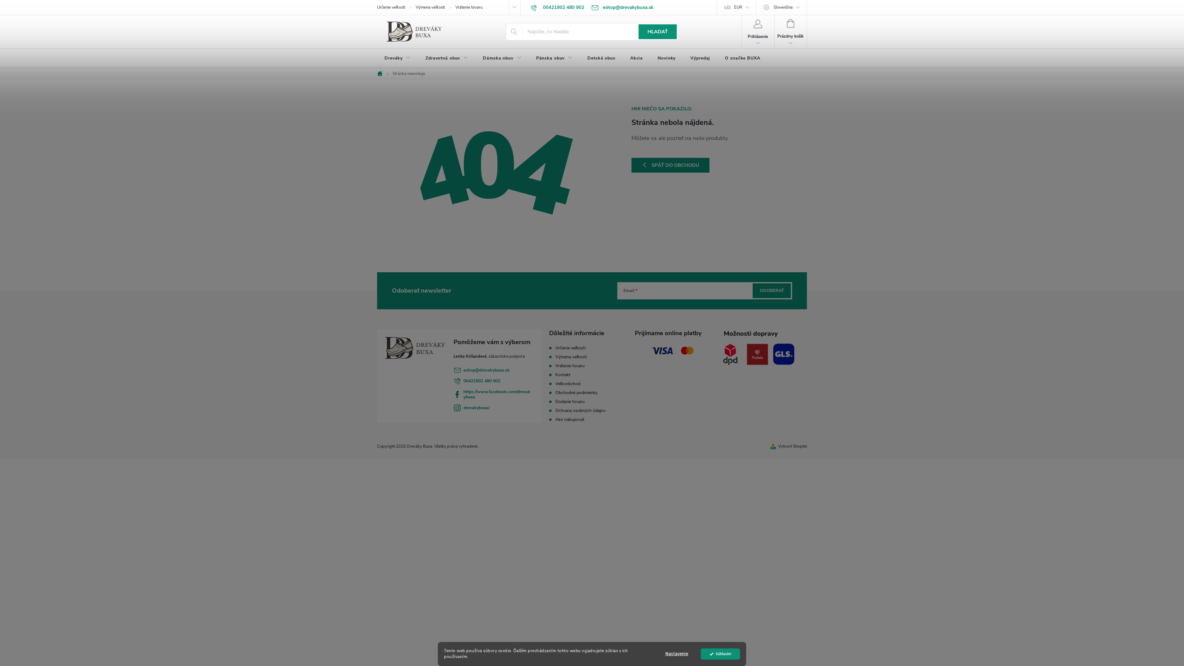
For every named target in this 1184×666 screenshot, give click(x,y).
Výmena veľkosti (430, 7)
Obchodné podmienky (576, 393)
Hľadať (658, 31)
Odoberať (772, 291)
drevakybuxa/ (476, 408)
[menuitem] (397, 58)
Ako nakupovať (569, 419)
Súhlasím (723, 654)
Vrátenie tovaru (469, 7)
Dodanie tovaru (570, 402)
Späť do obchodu (675, 165)
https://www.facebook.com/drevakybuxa (496, 394)
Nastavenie (676, 654)
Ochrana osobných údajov (580, 410)
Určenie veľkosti (391, 7)
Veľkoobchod (567, 384)
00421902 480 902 (481, 381)
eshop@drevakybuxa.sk (486, 370)
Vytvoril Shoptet (792, 446)
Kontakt (562, 375)
